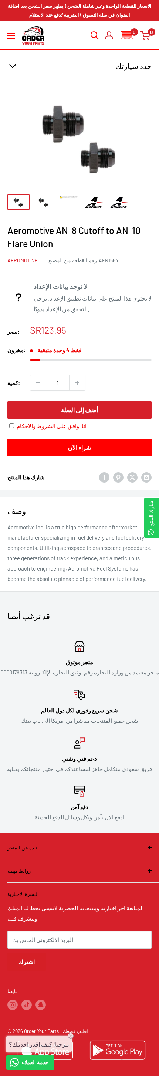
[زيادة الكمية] (77, 382)
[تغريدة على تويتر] (132, 476)
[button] (126, 35)
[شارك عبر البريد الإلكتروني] (146, 476)
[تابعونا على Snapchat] (40, 1005)
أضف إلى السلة (79, 409)
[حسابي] (109, 35)
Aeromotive (22, 260)
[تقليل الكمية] (38, 382)
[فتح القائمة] (11, 36)
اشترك (26, 961)
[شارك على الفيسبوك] (104, 476)
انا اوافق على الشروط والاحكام (52, 426)
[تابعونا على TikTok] (26, 1005)
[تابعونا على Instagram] (12, 1005)
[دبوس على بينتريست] (118, 476)
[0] (145, 35)
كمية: (13, 382)
